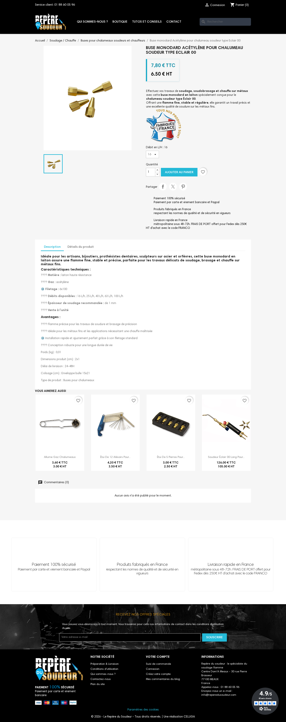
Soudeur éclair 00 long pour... (226, 457)
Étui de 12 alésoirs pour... (115, 457)
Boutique (119, 21)
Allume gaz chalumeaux (60, 457)
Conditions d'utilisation (104, 669)
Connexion (152, 669)
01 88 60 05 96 (64, 4)
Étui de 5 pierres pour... (171, 457)
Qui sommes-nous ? (92, 21)
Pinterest (183, 186)
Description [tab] (52, 247)
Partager (163, 186)
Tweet (173, 186)
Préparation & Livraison (104, 664)
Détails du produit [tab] (81, 247)
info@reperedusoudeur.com (218, 695)
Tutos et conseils (147, 21)
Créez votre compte (158, 674)
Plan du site (97, 684)
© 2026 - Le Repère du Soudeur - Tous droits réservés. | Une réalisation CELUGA (143, 716)
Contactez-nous (100, 679)
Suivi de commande (158, 664)
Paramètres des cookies (143, 709)
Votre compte (158, 657)
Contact (173, 21)
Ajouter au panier (179, 172)
